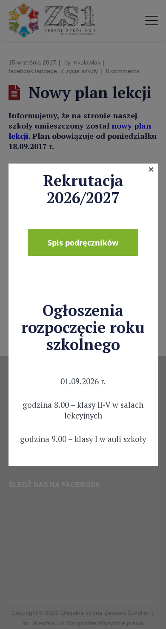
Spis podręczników (83, 242)
